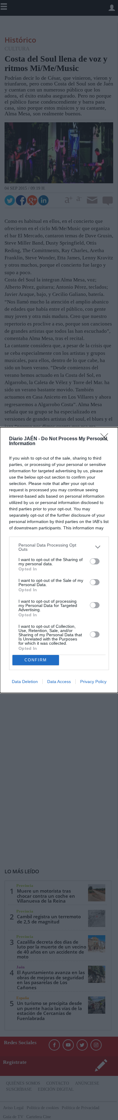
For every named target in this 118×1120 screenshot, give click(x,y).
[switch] (95, 561)
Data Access (59, 681)
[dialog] (59, 560)
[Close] (106, 439)
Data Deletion (25, 681)
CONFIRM (36, 660)
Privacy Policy (93, 681)
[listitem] (59, 547)
